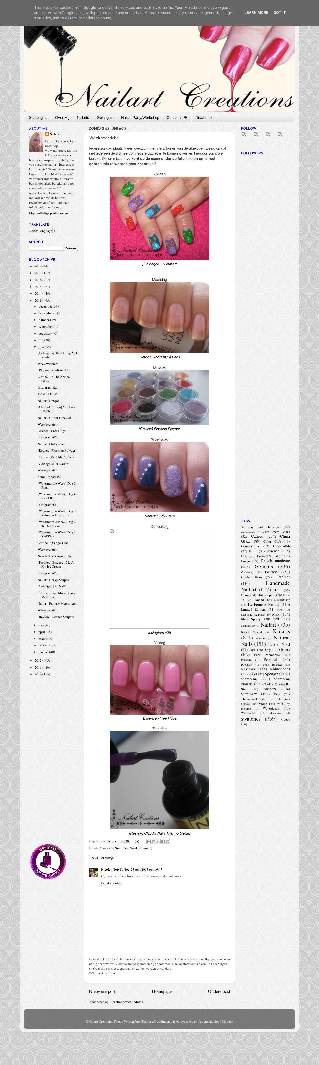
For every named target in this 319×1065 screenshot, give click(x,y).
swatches (251, 718)
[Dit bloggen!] (153, 841)
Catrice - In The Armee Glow (54, 378)
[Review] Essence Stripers (56, 616)
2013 (38, 300)
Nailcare (260, 638)
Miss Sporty (251, 619)
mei (42, 625)
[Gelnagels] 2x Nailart (53, 463)
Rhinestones (280, 669)
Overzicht (107, 848)
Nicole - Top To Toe (115, 869)
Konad (259, 599)
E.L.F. (253, 551)
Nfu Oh (271, 645)
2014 (38, 293)
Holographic (266, 595)
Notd (286, 644)
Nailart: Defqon (49, 400)
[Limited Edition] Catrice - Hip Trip (56, 409)
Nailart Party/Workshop (140, 117)
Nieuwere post (102, 991)
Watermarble (248, 713)
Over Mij (62, 117)
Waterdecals (271, 708)
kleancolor (276, 713)
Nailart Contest (251, 632)
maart (43, 638)
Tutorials (275, 699)
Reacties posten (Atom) (126, 1001)
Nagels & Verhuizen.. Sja (55, 556)
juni (42, 347)
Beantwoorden (111, 883)
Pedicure (246, 660)
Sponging (272, 674)
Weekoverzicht (48, 363)
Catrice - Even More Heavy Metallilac (56, 595)
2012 (38, 660)
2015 (38, 286)
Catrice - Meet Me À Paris (56, 457)
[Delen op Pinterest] (167, 841)
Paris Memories (266, 654)
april (42, 631)
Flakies (277, 556)
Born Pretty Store (276, 531)
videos (285, 719)
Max (275, 614)
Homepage (162, 991)
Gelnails (264, 566)
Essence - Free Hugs (51, 430)
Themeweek (249, 699)
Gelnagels (105, 117)
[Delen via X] (158, 841)
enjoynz (181, 1021)
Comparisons (250, 546)
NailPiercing (248, 625)
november (46, 313)
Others (284, 649)
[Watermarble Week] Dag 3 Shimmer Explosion (57, 513)
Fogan (245, 561)
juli (41, 340)
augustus (45, 333)
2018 (38, 266)
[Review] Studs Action (53, 370)
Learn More (256, 12)
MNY (280, 609)
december (46, 306)
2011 (38, 667)
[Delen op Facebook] (162, 841)
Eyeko (261, 556)
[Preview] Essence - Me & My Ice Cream (56, 564)
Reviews (248, 669)
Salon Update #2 (49, 476)
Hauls (278, 590)
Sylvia (54, 134)
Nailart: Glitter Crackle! (54, 417)
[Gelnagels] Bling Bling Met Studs (57, 355)
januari (44, 652)
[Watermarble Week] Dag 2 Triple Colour (57, 523)
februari (45, 645)
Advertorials (248, 531)
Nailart (268, 624)
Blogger (227, 1021)
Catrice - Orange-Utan (53, 542)
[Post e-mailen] (136, 841)
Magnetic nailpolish (253, 614)
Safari (253, 674)
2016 (38, 280)
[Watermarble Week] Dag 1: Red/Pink (57, 534)
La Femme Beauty (264, 604)
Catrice (257, 536)
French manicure (275, 560)
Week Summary (141, 848)
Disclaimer (204, 117)
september (46, 326)
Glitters (271, 572)
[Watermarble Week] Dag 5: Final (57, 485)
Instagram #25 (48, 437)
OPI (252, 649)
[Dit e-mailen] (148, 841)
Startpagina (38, 117)
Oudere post (219, 991)
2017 (38, 273)
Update (245, 704)
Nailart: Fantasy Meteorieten (57, 603)
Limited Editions (253, 609)
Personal (270, 659)
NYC (276, 619)
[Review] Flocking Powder (56, 450)
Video (263, 703)
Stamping (249, 679)
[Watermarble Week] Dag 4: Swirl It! (57, 496)
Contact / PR (177, 117)
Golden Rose (251, 577)
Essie (244, 556)
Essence (273, 551)
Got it (279, 12)
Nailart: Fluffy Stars (51, 444)
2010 (38, 674)
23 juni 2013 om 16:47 (146, 869)
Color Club (272, 541)
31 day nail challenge (260, 527)
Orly (268, 650)
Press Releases (272, 664)
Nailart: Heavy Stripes (53, 579)
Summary (122, 848)
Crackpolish (281, 546)
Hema (245, 595)
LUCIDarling (282, 600)
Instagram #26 (48, 387)
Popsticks (247, 664)
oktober (44, 320)
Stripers (270, 689)
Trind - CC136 (48, 394)
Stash (267, 684)
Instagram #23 (48, 504)
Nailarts (83, 117)
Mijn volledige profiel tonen (48, 213)
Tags (277, 694)
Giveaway (247, 572)
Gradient (283, 577)
